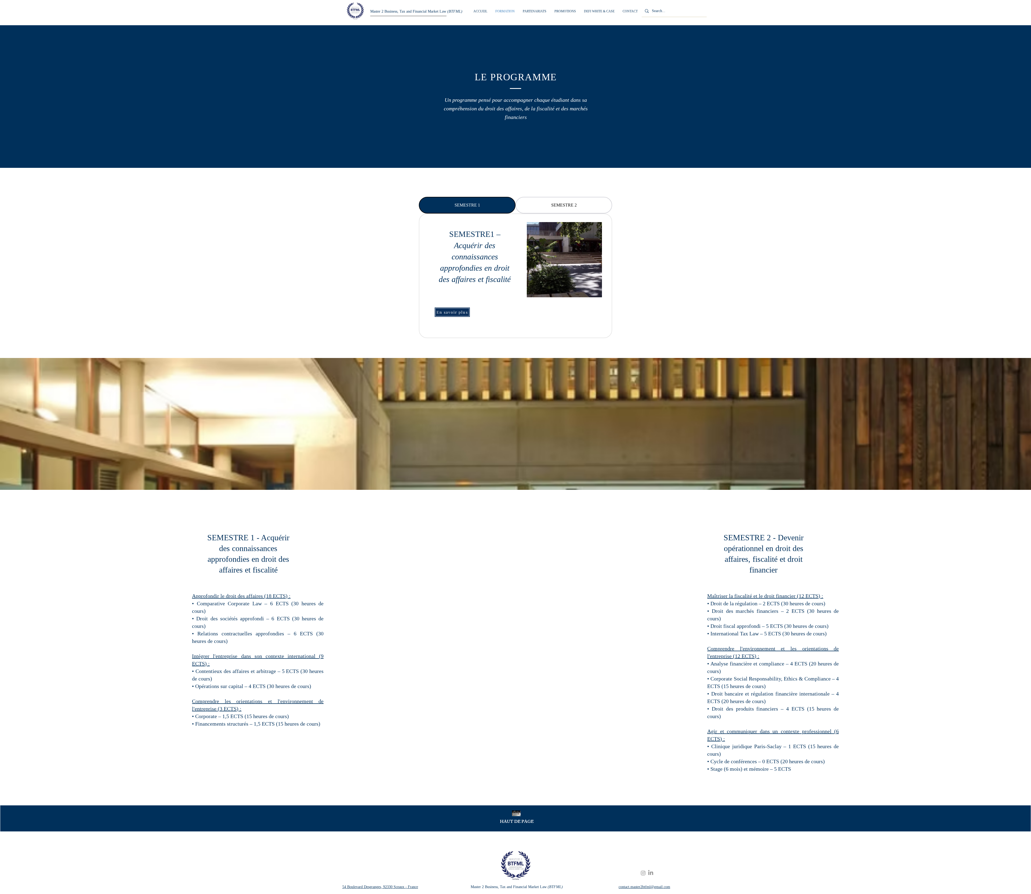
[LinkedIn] (651, 873)
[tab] (467, 205)
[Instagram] (643, 873)
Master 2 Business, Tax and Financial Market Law (416, 11)
